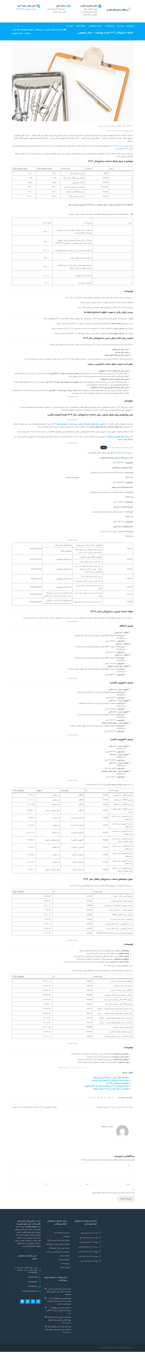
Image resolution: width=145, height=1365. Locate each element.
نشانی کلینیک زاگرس (88, 6)
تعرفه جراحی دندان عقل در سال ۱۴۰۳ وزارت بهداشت (110, 1089)
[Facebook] (38, 1301)
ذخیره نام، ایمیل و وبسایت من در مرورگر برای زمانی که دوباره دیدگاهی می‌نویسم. (113, 1192)
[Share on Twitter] (109, 1097)
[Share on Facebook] (112, 1097)
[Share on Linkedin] (102, 1097)
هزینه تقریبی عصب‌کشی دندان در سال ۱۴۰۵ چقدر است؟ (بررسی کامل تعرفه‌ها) (58, 1291)
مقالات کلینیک (80, 26)
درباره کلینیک (110, 26)
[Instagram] (27, 1301)
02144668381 (32, 1282)
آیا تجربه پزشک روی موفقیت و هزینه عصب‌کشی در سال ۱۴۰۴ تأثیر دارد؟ (58, 1310)
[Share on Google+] (105, 1097)
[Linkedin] (22, 1301)
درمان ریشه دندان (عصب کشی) (58, 1240)
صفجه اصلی (130, 26)
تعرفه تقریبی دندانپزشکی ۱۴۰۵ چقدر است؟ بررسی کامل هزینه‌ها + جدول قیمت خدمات (59, 1301)
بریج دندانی (65, 1263)
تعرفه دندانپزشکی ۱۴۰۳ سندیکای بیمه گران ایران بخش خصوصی (106, 1086)
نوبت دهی (120, 26)
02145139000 (32, 1277)
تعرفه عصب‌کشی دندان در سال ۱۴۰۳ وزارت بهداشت (111, 1077)
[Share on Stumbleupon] (95, 1097)
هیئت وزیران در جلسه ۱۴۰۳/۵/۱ (122, 146)
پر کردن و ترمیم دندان (61, 1232)
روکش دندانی (64, 1267)
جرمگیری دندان (63, 1259)
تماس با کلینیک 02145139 (26, 9)
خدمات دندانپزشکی (95, 26)
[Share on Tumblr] (91, 1097)
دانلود (81, 437)
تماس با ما (69, 26)
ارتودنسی (66, 1236)
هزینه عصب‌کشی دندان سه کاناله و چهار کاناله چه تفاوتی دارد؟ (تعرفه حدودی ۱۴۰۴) (59, 1320)
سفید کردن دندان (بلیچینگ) (59, 1248)
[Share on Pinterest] (98, 1097)
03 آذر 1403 (126, 126)
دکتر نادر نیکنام (114, 126)
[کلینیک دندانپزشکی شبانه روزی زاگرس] (118, 9)
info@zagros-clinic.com (29, 1291)
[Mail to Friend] (88, 1097)
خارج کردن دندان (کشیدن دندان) (57, 1252)
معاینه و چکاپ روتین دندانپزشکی (57, 1244)
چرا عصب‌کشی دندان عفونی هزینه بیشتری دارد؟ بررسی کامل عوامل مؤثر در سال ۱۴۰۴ (58, 1329)
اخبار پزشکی (39, 29)
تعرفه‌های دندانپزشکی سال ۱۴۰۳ (117, 1083)
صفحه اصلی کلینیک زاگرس (54, 29)
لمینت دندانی (64, 1256)
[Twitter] (33, 1301)
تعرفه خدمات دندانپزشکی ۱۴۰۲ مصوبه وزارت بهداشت (110, 1080)
